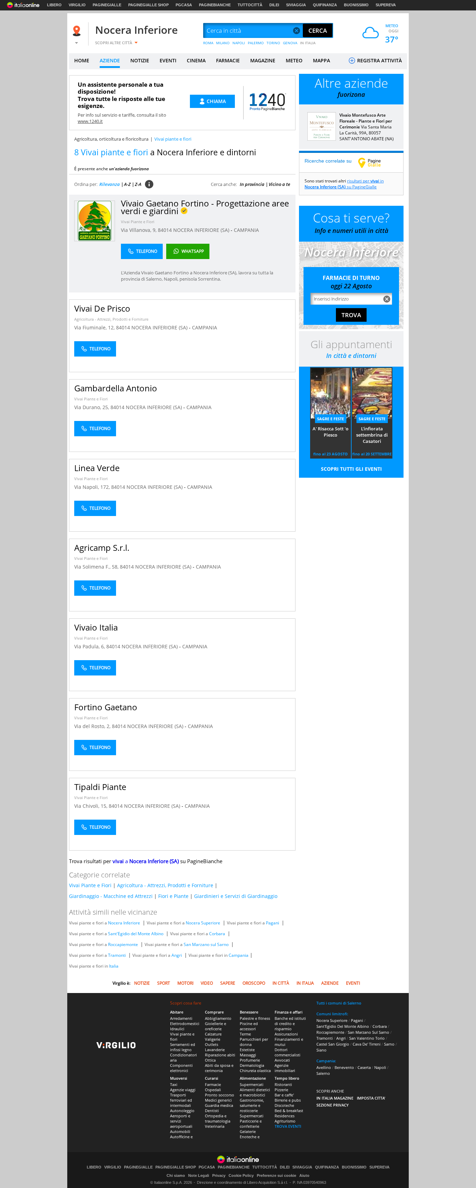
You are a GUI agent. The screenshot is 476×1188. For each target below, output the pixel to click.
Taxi (173, 1084)
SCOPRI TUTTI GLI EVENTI (351, 469)
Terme (245, 1034)
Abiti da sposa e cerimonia (219, 1068)
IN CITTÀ (280, 983)
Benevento (344, 1067)
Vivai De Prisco (102, 308)
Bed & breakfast (289, 1110)
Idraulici (177, 1028)
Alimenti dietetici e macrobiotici (255, 1092)
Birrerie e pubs (288, 1100)
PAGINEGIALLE (107, 5)
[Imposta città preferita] (77, 30)
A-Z (127, 184)
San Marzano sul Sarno (206, 944)
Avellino (323, 1067)
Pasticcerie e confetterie (251, 1123)
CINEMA (196, 60)
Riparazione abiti (220, 1054)
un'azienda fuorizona (129, 169)
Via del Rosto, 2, (93, 726)
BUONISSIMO (356, 5)
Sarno (389, 1044)
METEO (294, 60)
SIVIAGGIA (296, 5)
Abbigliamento (218, 1018)
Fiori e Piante (173, 896)
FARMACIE (228, 60)
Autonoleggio (182, 1110)
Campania (238, 955)
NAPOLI (238, 42)
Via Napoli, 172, (92, 487)
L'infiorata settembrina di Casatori (372, 434)
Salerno (323, 1073)
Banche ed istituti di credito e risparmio (290, 1023)
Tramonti (117, 955)
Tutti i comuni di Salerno (338, 1003)
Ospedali (213, 1089)
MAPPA (321, 60)
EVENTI (168, 60)
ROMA (208, 42)
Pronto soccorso (219, 1094)
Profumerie (250, 1060)
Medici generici (218, 1100)
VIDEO (207, 983)
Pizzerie (281, 1089)
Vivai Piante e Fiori (137, 221)
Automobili (180, 1131)
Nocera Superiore (203, 923)
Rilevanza (109, 184)
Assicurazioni (286, 1034)
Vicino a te (279, 184)
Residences (284, 1115)
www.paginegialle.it (374, 162)
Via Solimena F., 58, (97, 566)
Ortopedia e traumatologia (217, 1118)
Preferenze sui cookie (276, 1175)
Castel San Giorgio (332, 1044)
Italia (113, 966)
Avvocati (282, 1060)
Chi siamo (176, 1175)
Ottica (210, 1060)
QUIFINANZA (325, 5)
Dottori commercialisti (287, 1052)
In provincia (252, 184)
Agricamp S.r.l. (101, 547)
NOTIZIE (139, 60)
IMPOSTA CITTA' (371, 1098)
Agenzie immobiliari (285, 1068)
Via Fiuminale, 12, (95, 327)
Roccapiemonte (123, 944)
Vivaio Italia (96, 627)
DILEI (274, 5)
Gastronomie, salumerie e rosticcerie (252, 1105)
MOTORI (185, 983)
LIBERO (54, 5)
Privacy (218, 1175)
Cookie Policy (241, 1175)
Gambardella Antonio (115, 388)
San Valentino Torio (367, 1038)
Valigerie (212, 1039)
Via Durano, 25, (92, 407)
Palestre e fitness (255, 1018)
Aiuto (304, 1175)
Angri (176, 955)
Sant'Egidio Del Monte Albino (342, 1026)
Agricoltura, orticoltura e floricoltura (111, 139)
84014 (165, 230)
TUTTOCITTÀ (250, 5)
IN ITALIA (308, 42)
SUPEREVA (386, 5)
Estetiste (247, 1049)
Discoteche (284, 1105)
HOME (81, 60)
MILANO (223, 42)
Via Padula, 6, (90, 646)
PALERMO (256, 42)
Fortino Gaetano (105, 707)
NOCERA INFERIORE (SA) (202, 230)
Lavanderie (215, 1049)
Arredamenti (181, 1018)
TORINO (273, 42)
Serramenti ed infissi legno (182, 1047)
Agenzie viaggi (182, 1089)
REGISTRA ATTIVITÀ (379, 60)
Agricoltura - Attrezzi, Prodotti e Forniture (111, 319)
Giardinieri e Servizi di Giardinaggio (235, 896)
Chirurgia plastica (255, 1070)
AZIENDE (110, 60)
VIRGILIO (77, 5)
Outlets (211, 1044)
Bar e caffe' (284, 1094)
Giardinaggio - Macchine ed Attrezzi (111, 896)
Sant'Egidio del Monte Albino (135, 934)
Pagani (272, 923)
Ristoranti (283, 1084)
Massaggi (248, 1054)
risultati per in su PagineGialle (344, 184)
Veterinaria (214, 1126)
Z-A (138, 184)
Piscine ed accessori (249, 1026)
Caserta (364, 1067)
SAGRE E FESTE (330, 418)
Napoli (380, 1067)
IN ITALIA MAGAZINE (334, 1098)
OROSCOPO (254, 983)
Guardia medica (219, 1105)
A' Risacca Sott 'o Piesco (330, 431)
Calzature (213, 1034)
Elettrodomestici (184, 1023)
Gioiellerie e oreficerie (215, 1026)
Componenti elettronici (181, 1068)
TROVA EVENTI (288, 1126)
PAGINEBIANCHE (215, 5)
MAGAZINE (262, 60)
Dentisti (212, 1110)
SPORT (163, 983)
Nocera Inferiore (136, 30)
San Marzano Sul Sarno (368, 1032)
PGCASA (184, 5)
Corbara (217, 934)
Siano (321, 1050)
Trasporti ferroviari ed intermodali (181, 1100)
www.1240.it (90, 121)
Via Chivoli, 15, (91, 806)
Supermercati (251, 1084)
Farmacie (213, 1084)
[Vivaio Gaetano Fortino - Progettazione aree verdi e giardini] (95, 221)
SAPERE (227, 983)
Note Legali (198, 1175)
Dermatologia (252, 1065)
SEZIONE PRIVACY (332, 1105)
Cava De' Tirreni (367, 1044)
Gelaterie (248, 1131)
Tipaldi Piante (100, 786)
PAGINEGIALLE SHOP (148, 5)
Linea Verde (97, 468)
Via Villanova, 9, (139, 230)
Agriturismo (285, 1121)
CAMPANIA (246, 230)
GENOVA (290, 42)
